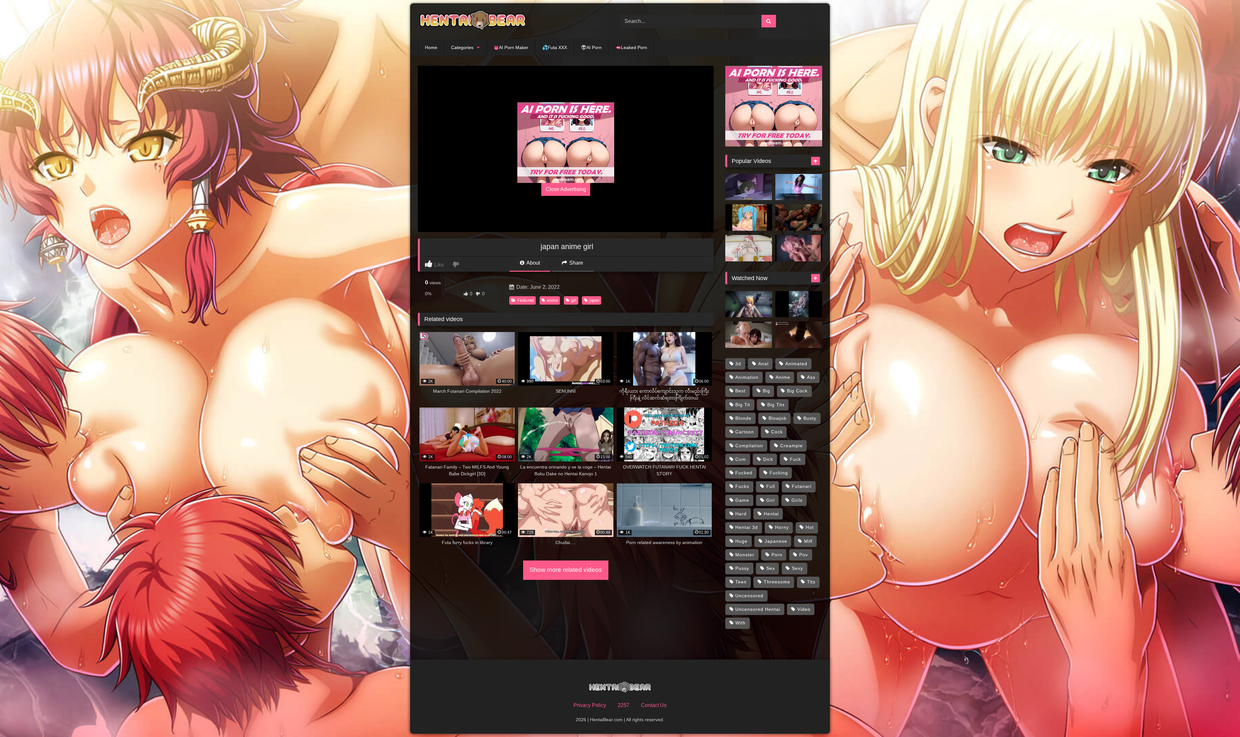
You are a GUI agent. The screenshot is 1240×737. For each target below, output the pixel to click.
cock (777, 431)
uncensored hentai (757, 609)
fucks (742, 486)
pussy (742, 568)
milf (808, 541)
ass (811, 377)
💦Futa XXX (554, 47)
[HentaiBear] (473, 21)
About (532, 263)
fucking (779, 472)
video (804, 609)
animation (747, 377)
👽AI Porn (591, 47)
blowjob (778, 418)
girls (796, 500)
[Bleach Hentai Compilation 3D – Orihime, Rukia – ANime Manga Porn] (748, 304)
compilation (749, 445)
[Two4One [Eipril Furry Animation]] (748, 187)
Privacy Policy (590, 705)
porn (776, 554)
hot (810, 527)
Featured (525, 300)
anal (763, 363)
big (766, 390)
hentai (771, 513)
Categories (462, 47)
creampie (791, 445)
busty (809, 418)
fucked (743, 472)
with (740, 622)
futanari (801, 486)
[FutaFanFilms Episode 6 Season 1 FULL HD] (798, 217)
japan (594, 300)
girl (573, 300)
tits (811, 581)
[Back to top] (1220, 718)
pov (803, 554)
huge (741, 541)
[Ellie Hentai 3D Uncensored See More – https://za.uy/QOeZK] (798, 304)
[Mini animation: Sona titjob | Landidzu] (748, 217)
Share (575, 263)
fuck (795, 459)
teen (741, 581)
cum (740, 459)
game (742, 500)
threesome (777, 581)
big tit (742, 404)
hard (741, 513)
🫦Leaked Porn (631, 47)
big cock (797, 390)
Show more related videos (566, 569)
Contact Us (653, 705)
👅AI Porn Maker (510, 47)
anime (552, 300)
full (770, 486)
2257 (623, 705)
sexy (797, 568)
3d (738, 363)
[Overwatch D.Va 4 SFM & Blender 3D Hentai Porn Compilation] (798, 334)
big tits (776, 404)
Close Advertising (566, 189)
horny (782, 527)
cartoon (744, 431)
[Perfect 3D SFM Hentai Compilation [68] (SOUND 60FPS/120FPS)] (748, 334)
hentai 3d (746, 527)
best (740, 390)
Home (431, 47)
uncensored (749, 595)
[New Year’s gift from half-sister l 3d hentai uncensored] (748, 248)
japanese (776, 541)
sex (770, 568)
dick (768, 459)
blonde (743, 418)
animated (796, 363)
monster (744, 554)
